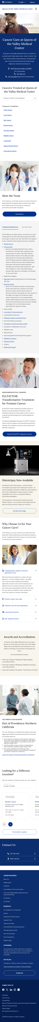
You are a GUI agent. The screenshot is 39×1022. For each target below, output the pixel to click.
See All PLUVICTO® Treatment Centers (19, 434)
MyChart (32, 2)
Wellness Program (10, 347)
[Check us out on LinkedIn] (12, 990)
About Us (6, 879)
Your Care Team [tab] (27, 227)
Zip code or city (7, 784)
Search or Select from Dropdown (14, 98)
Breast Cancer (8, 125)
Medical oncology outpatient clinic (15, 318)
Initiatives (6, 886)
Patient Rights (6, 1008)
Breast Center (8, 244)
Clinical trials (8, 247)
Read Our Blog (7, 940)
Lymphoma (7, 141)
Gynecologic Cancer (10, 151)
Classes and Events (9, 923)
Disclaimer (5, 995)
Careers (6, 913)
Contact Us (19, 973)
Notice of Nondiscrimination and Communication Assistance (19, 1003)
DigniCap (7, 279)
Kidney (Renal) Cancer (11, 146)
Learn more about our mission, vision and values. (17, 966)
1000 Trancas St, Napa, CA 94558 (21, 68)
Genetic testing (9, 284)
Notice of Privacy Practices (9, 1006)
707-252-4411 (21, 74)
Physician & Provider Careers (12, 916)
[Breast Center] (15, 805)
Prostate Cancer (9, 130)
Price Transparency (9, 937)
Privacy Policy (6, 1000)
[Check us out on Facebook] (4, 990)
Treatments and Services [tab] (10, 227)
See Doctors (19, 214)
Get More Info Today (19, 511)
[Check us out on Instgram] (15, 990)
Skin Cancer (7, 120)
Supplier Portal (8, 920)
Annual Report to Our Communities (13, 889)
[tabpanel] (19, 291)
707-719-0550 (12, 76)
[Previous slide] (4, 824)
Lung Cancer (8, 115)
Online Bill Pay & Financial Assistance (14, 927)
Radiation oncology (10, 338)
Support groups (9, 341)
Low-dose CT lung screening (13, 312)
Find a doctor (14, 859)
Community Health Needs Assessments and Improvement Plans (16, 893)
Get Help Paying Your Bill (10, 930)
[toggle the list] (35, 98)
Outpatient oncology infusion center (16, 324)
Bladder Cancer (9, 135)
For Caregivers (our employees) (12, 910)
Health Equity (7, 882)
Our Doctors (7, 898)
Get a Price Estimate (9, 933)
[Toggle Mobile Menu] (36, 9)
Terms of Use (5, 998)
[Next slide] (10, 824)
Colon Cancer (8, 110)
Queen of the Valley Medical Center (17, 9)
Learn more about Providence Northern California (18, 754)
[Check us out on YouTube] (19, 990)
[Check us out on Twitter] (8, 990)
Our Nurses (7, 901)
